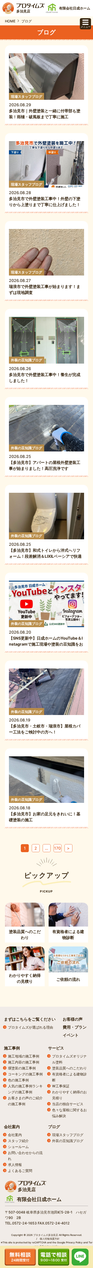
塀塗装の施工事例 (22, 1068)
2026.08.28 (44, 194)
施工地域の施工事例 (23, 1056)
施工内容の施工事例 (23, 1062)
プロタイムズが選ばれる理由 (30, 1027)
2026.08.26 (44, 370)
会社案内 (12, 1126)
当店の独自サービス (67, 1104)
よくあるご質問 (20, 1170)
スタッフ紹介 (18, 1141)
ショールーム (18, 1147)
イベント (71, 1035)
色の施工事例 (18, 1080)
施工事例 (12, 1048)
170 (57, 848)
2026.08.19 (44, 722)
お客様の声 (73, 1019)
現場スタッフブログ (67, 1135)
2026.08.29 (44, 106)
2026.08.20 (46, 634)
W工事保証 (60, 1086)
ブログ (54, 1126)
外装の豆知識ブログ (67, 1141)
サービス (56, 1048)
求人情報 (15, 1164)
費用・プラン (75, 1027)
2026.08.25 (44, 458)
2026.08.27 (44, 282)
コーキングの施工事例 (25, 1074)
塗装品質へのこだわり (69, 1068)
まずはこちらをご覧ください (30, 1019)
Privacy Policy (74, 1242)
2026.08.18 (44, 810)
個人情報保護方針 (50, 1238)
